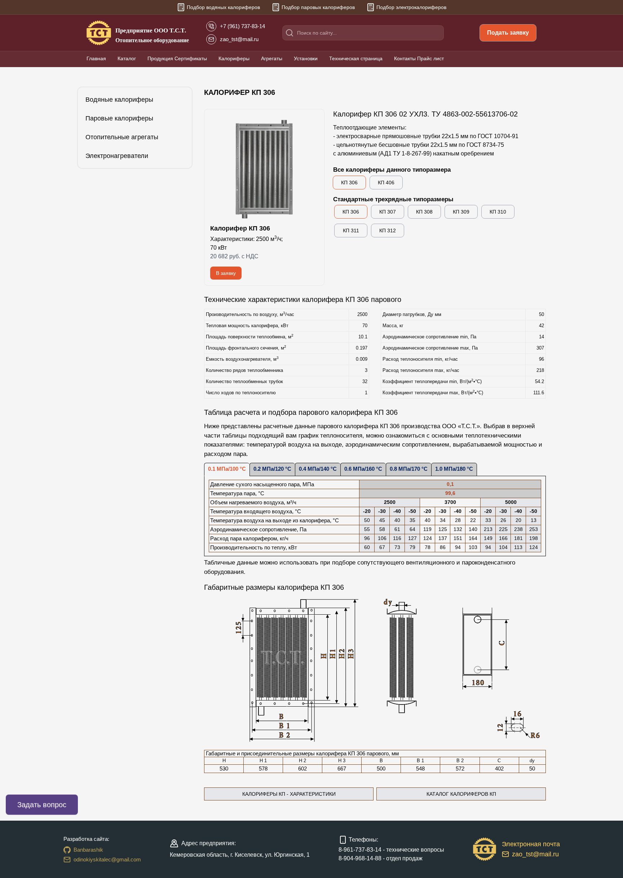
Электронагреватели (116, 155)
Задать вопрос (41, 805)
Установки (306, 58)
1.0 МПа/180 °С (454, 469)
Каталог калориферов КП (461, 794)
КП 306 (349, 182)
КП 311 (351, 230)
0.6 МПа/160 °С (363, 469)
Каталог (127, 58)
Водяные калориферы (119, 99)
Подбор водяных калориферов (223, 7)
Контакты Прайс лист (419, 58)
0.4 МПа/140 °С (318, 469)
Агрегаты (271, 58)
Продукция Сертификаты (177, 58)
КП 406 (386, 182)
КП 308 (424, 212)
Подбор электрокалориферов (411, 7)
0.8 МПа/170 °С (409, 469)
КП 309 (461, 212)
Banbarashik (88, 850)
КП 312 (387, 230)
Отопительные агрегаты (121, 137)
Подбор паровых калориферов (318, 7)
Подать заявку (508, 33)
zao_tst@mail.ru (535, 854)
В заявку (226, 273)
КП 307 (387, 212)
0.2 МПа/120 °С (272, 469)
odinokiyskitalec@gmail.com (107, 859)
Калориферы (233, 58)
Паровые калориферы (119, 118)
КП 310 (498, 212)
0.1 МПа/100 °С (227, 469)
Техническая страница (356, 58)
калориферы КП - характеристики (289, 794)
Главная (96, 58)
